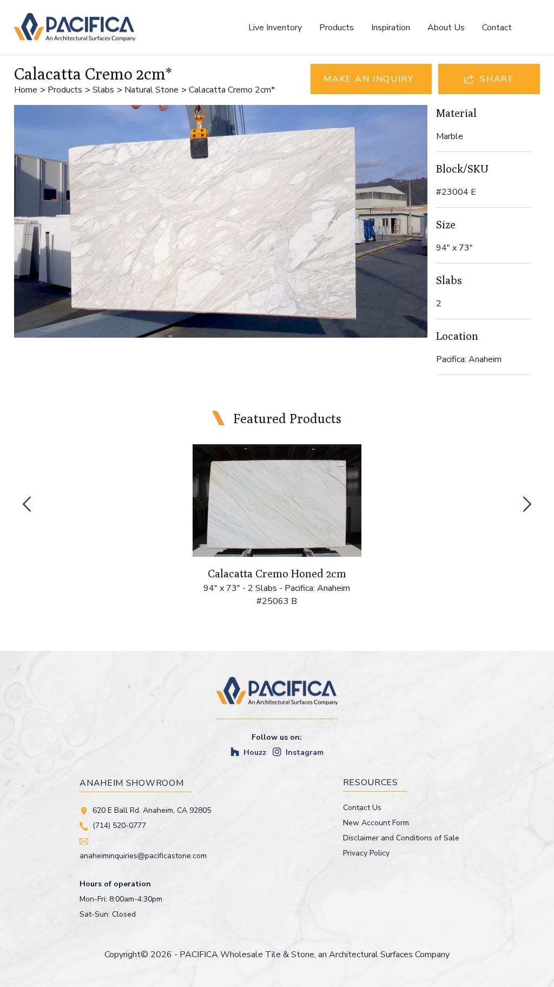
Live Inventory (275, 28)
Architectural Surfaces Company (389, 954)
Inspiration (390, 28)
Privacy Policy (366, 853)
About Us (446, 28)
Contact (497, 28)
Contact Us (362, 807)
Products (336, 28)
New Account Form (376, 823)
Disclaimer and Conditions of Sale (401, 838)
